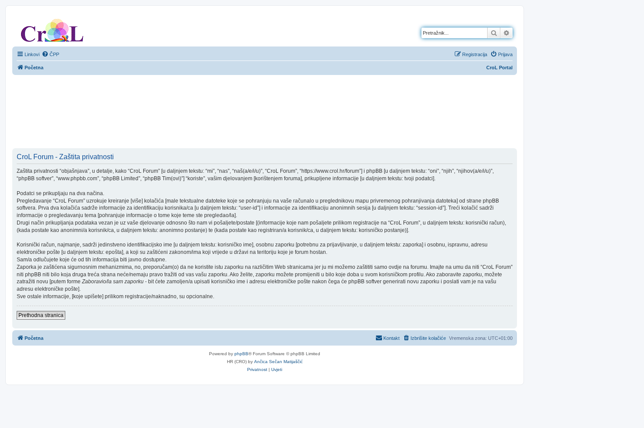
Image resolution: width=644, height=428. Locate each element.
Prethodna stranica (41, 315)
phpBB (241, 353)
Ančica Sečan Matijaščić (278, 361)
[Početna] (52, 28)
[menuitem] (50, 54)
